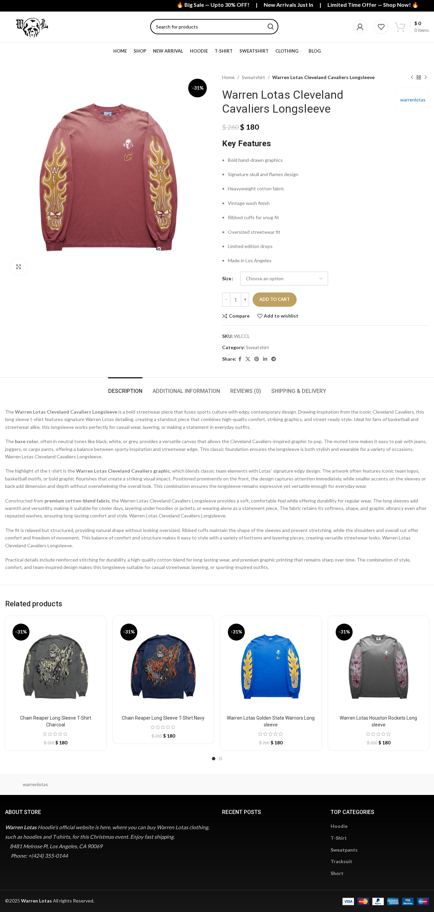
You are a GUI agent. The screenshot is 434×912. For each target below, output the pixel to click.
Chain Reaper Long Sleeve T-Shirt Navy (163, 718)
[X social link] (247, 359)
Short (337, 873)
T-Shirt (339, 838)
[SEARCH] (270, 26)
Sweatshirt (253, 77)
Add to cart (274, 299)
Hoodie (339, 826)
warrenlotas (413, 99)
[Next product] (425, 77)
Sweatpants (344, 850)
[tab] (125, 387)
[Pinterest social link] (256, 359)
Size (226, 278)
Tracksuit (341, 861)
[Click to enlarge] (18, 267)
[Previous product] (412, 77)
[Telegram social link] (273, 359)
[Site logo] (32, 26)
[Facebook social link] (239, 359)
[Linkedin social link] (265, 359)
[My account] (360, 27)
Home (228, 77)
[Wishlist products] (381, 27)
